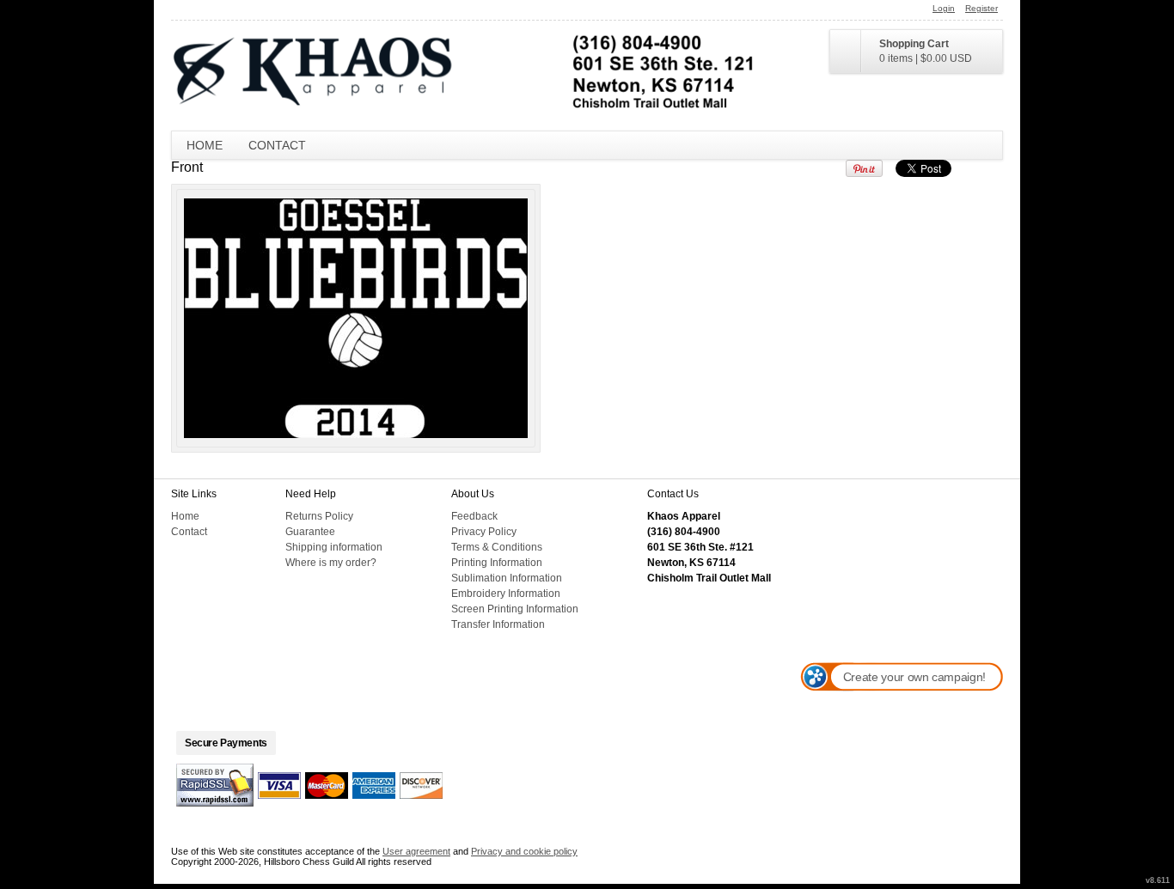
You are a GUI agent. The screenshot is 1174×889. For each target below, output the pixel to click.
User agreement (416, 851)
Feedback (474, 516)
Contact (277, 145)
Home (204, 145)
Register (981, 8)
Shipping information (333, 547)
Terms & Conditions (496, 547)
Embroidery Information (505, 594)
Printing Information (496, 563)
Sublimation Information (506, 578)
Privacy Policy (484, 532)
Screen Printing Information (514, 609)
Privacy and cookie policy (524, 851)
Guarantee (310, 532)
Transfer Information (498, 624)
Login (943, 8)
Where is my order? (330, 563)
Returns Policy (319, 516)
